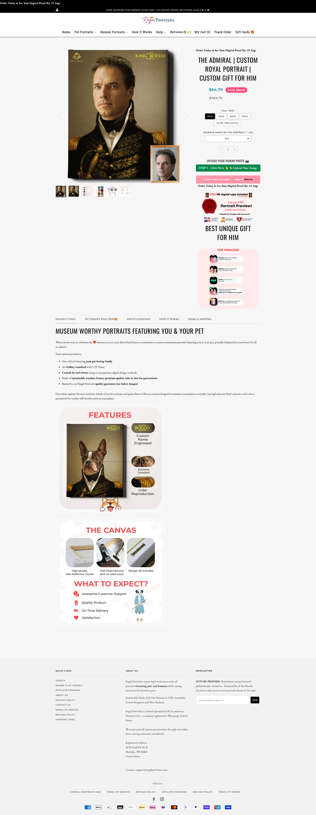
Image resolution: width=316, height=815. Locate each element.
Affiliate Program (174, 792)
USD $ (156, 783)
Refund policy (146, 792)
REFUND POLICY (65, 714)
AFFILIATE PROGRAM (68, 690)
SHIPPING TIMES (65, 719)
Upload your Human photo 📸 (228, 161)
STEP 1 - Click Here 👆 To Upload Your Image (228, 168)
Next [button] (183, 115)
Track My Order (229, 792)
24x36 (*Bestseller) (228, 123)
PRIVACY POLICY (66, 700)
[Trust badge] (228, 221)
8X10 (210, 116)
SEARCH (60, 680)
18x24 (245, 116)
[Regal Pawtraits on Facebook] (154, 800)
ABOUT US (62, 695)
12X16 (221, 116)
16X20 (233, 116)
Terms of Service (118, 792)
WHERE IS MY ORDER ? (69, 685)
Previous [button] (62, 115)
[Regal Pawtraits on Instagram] (162, 800)
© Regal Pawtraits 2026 (85, 792)
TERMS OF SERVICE (67, 710)
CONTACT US (63, 705)
